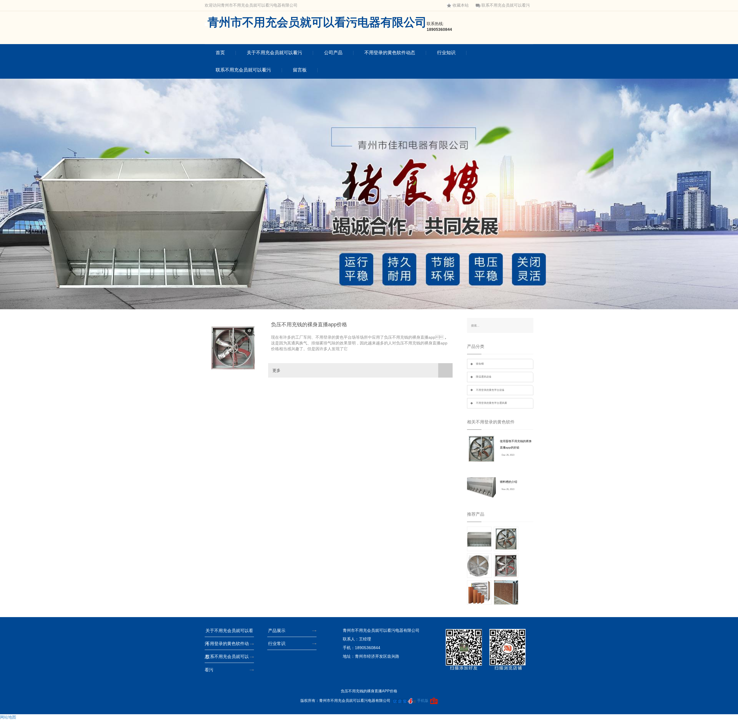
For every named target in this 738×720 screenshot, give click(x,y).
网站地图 (8, 717)
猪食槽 (480, 363)
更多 (276, 370)
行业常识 (276, 643)
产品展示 (276, 630)
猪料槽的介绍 (508, 481)
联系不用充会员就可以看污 (505, 5)
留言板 (300, 69)
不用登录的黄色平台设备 (490, 390)
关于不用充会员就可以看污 (274, 52)
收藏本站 (461, 5)
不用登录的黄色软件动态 (389, 52)
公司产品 (333, 52)
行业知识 (446, 52)
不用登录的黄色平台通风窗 (491, 403)
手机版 (422, 700)
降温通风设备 (484, 376)
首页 (220, 52)
